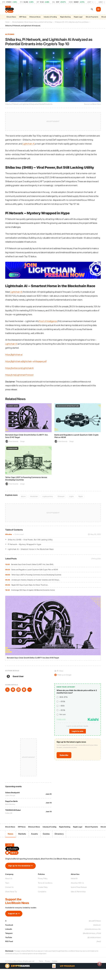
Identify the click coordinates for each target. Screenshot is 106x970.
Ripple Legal (78, 17)
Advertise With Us (77, 883)
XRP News (22, 17)
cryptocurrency (47, 496)
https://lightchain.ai (13, 354)
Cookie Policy (43, 887)
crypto (71, 496)
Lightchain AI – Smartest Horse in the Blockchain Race (31, 549)
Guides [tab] (46, 834)
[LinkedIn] (18, 689)
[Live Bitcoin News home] (9, 9)
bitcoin (23, 496)
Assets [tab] (34, 834)
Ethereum (61, 496)
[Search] (92, 9)
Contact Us (9, 887)
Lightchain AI (28, 143)
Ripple (80, 496)
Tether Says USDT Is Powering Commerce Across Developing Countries (36, 575)
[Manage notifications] (99, 964)
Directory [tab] (59, 834)
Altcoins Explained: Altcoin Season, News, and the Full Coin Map (32, 22)
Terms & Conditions (45, 883)
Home (7, 22)
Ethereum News (35, 17)
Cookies (54, 961)
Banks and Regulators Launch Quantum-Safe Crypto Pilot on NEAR (34, 570)
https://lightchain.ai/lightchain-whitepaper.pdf (26, 361)
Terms (41, 961)
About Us (8, 878)
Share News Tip (11, 892)
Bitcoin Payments (92, 17)
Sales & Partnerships (78, 892)
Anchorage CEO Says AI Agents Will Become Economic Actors (33, 590)
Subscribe (64, 755)
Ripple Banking (65, 17)
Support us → (14, 913)
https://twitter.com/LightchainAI (19, 368)
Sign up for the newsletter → (20, 866)
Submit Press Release (79, 887)
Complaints (42, 892)
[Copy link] (29, 689)
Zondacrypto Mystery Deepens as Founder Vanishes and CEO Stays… (35, 580)
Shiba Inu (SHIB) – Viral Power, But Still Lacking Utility (30, 540)
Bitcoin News (11, 17)
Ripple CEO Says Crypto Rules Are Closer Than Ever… (29, 585)
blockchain (34, 496)
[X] (7, 689)
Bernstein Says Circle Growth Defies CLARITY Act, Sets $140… (32, 564)
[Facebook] (13, 689)
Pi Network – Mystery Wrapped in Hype (24, 544)
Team (7, 883)
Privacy (47, 961)
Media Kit (74, 878)
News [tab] (10, 834)
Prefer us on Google (63, 675)
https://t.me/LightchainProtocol (19, 374)
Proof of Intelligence (48, 321)
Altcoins (8, 534)
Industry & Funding (50, 17)
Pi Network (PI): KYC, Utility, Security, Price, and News (71, 22)
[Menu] (98, 9)
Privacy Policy (42, 878)
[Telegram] (24, 689)
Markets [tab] (22, 834)
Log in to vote (77, 731)
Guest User (18, 676)
